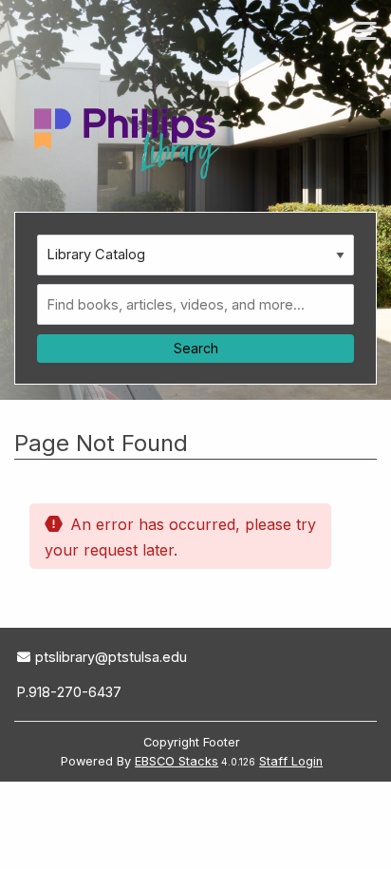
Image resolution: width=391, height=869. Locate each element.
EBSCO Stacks (176, 761)
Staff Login (291, 761)
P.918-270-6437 (69, 692)
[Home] (130, 137)
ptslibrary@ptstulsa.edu (110, 657)
